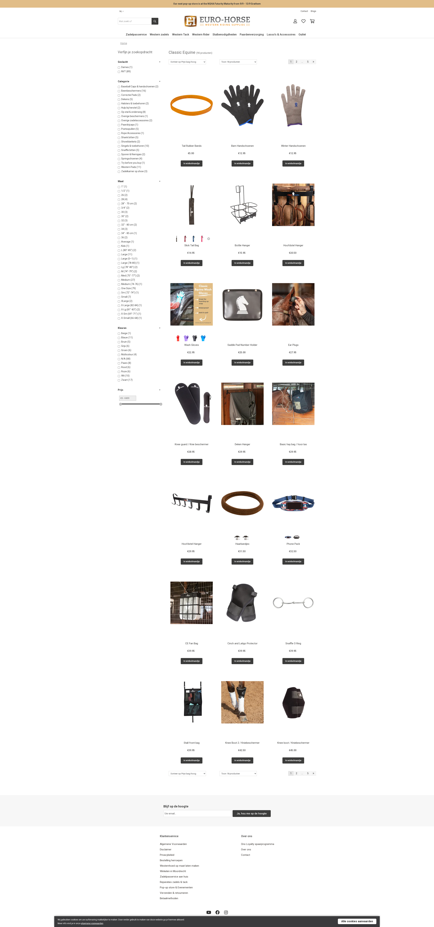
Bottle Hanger (242, 245)
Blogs (313, 11)
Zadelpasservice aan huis (174, 876)
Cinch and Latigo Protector (243, 643)
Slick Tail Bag (191, 245)
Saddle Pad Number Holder (242, 344)
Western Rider (201, 34)
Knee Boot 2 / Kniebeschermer (242, 742)
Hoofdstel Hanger (293, 245)
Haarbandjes (242, 543)
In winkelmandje (191, 163)
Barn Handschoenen (242, 145)
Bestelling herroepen (171, 860)
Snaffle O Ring (293, 643)
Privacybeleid (167, 854)
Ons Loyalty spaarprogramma (257, 844)
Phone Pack (293, 543)
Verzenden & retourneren (174, 892)
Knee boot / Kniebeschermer (293, 742)
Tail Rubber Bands (192, 145)
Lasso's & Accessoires (281, 34)
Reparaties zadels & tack (174, 882)
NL (121, 11)
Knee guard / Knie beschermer (192, 444)
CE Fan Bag (191, 643)
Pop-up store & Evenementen (176, 887)
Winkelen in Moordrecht (173, 871)
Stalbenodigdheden (225, 34)
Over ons (246, 849)
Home (123, 43)
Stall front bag (192, 742)
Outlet (302, 34)
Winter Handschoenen (293, 145)
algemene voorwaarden (92, 923)
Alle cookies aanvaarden (357, 921)
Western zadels (159, 34)
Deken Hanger (242, 444)
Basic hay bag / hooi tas (293, 444)
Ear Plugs (293, 344)
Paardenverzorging (252, 34)
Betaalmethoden (169, 898)
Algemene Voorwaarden (173, 844)
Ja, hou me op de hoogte (252, 813)
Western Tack (180, 34)
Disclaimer (165, 849)
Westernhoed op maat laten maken (179, 865)
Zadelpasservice (136, 34)
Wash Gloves (191, 344)
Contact (304, 11)
